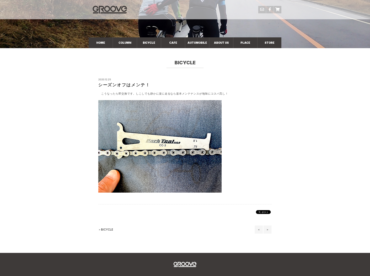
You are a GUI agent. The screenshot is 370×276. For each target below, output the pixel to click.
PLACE (245, 42)
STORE (269, 42)
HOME (100, 42)
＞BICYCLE (105, 229)
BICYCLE (149, 42)
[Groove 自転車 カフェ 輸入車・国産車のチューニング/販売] (109, 9)
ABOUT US (221, 42)
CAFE (173, 42)
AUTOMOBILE (197, 42)
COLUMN (125, 42)
